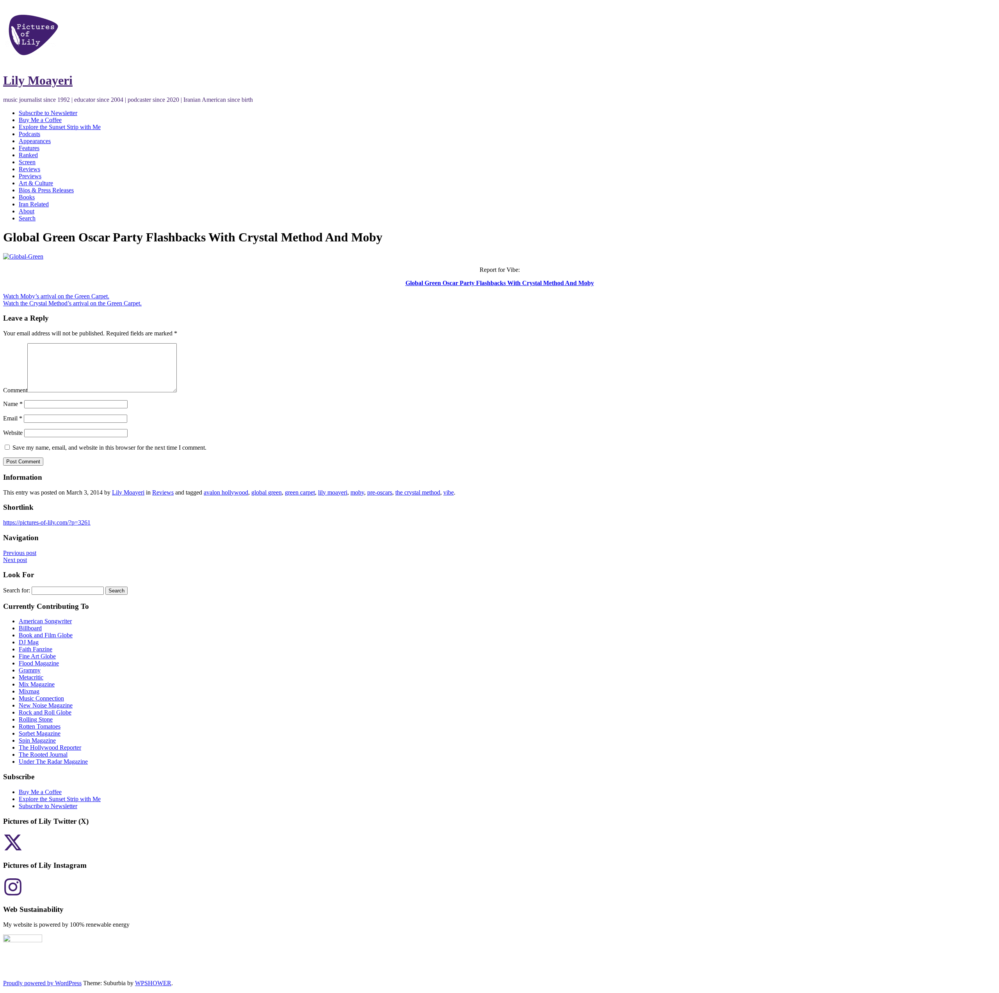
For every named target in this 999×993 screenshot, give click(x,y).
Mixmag (29, 691)
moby (357, 492)
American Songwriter (45, 621)
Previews (30, 176)
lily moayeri (332, 492)
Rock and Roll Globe (45, 712)
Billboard (30, 628)
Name (13, 404)
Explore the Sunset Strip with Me (60, 127)
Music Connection (41, 698)
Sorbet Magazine (39, 733)
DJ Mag (29, 642)
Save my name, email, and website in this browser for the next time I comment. (109, 447)
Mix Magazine (37, 684)
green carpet (300, 492)
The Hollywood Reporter (50, 747)
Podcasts (29, 134)
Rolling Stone (36, 719)
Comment (15, 390)
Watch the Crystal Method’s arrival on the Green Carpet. (72, 303)
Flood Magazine (39, 663)
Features (29, 148)
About (26, 211)
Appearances (35, 141)
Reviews (29, 169)
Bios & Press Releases (46, 190)
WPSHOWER (153, 983)
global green (266, 492)
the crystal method (417, 492)
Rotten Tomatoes (39, 726)
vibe (448, 492)
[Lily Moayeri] (33, 61)
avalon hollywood (226, 492)
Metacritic (31, 677)
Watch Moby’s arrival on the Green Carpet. (56, 296)
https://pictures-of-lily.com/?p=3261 (47, 522)
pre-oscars (379, 492)
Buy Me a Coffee (40, 120)
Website (13, 432)
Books (27, 197)
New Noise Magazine (46, 705)
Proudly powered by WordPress (42, 983)
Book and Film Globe (46, 635)
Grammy (30, 670)
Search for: (16, 590)
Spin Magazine (37, 740)
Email (12, 418)
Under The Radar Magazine (53, 761)
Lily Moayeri (38, 80)
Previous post (19, 553)
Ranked (28, 155)
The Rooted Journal (43, 754)
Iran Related (34, 204)
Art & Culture (36, 183)
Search (27, 218)
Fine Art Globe (37, 656)
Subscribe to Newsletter (48, 113)
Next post (15, 560)
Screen (27, 162)
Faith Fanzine (35, 649)
